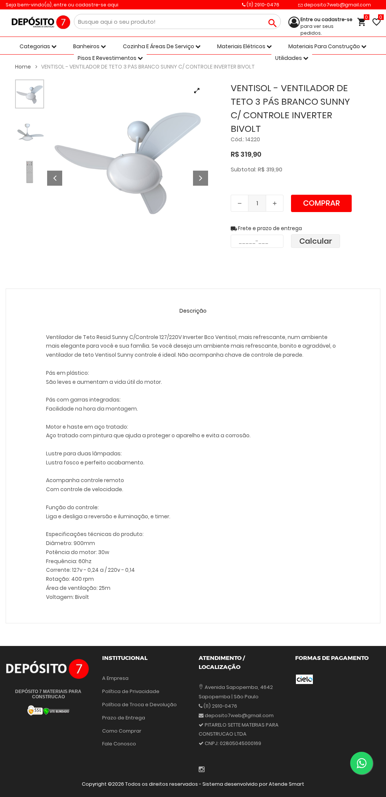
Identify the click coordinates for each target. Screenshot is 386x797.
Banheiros (87, 46)
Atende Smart (286, 784)
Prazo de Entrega (123, 717)
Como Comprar (121, 730)
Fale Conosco (119, 743)
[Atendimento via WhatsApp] (361, 763)
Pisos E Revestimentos (108, 58)
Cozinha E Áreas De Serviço (159, 46)
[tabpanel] (127, 159)
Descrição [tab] (193, 311)
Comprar (321, 203)
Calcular (315, 241)
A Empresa (115, 678)
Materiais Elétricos (242, 46)
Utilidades (289, 58)
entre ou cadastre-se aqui (86, 5)
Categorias (35, 46)
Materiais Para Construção (324, 46)
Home (23, 66)
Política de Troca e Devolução (139, 704)
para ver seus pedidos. (326, 26)
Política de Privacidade (130, 691)
